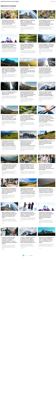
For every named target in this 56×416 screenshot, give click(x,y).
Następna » (31, 255)
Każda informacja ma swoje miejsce (10, 1)
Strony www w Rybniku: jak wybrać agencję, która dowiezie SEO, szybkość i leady (9, 93)
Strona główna (52, 1)
